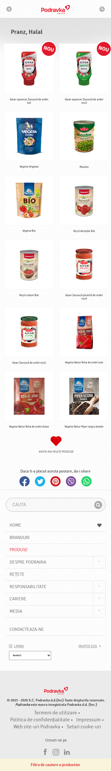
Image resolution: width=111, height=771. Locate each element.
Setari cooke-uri (84, 727)
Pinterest (55, 481)
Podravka (55, 9)
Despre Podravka (28, 562)
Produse (19, 549)
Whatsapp (86, 481)
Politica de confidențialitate (40, 720)
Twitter (40, 481)
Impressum (88, 720)
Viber (71, 481)
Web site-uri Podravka (36, 727)
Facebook (24, 481)
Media (16, 611)
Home (15, 525)
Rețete (17, 574)
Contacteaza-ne (27, 629)
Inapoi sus (87, 646)
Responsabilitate (28, 586)
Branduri (20, 537)
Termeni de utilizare (55, 713)
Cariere (18, 598)
